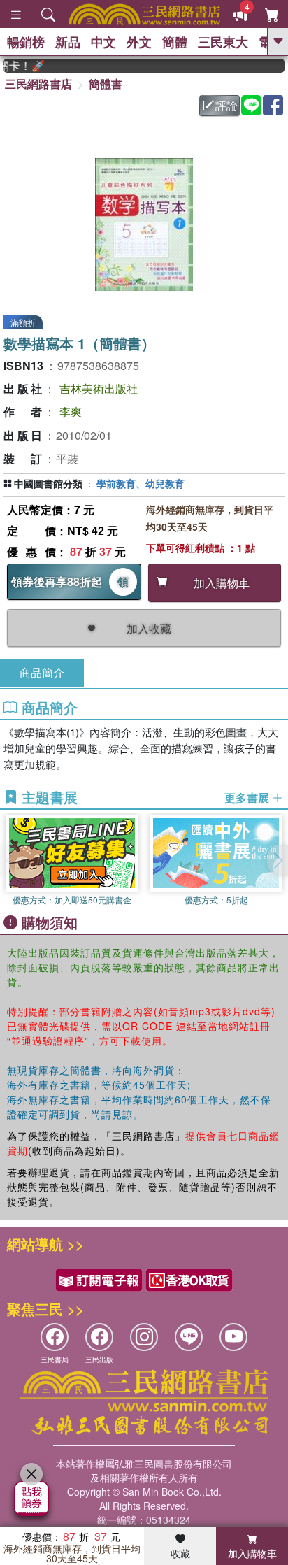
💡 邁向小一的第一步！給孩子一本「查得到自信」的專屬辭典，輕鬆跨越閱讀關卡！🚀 (17, 66)
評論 (226, 105)
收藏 (180, 1553)
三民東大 (223, 42)
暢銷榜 (26, 42)
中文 (103, 42)
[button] (277, 860)
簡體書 (105, 84)
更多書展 (248, 798)
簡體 (174, 42)
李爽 (70, 411)
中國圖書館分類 (48, 483)
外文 (139, 42)
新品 (67, 42)
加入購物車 (252, 1553)
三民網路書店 (38, 84)
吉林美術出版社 (98, 388)
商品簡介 (42, 672)
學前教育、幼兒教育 (140, 483)
